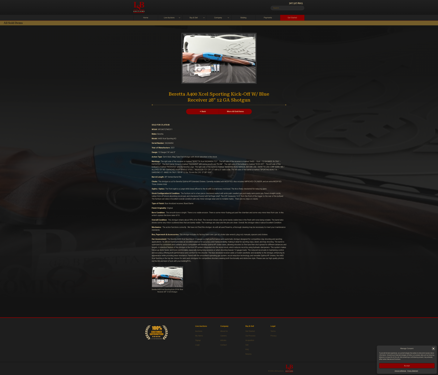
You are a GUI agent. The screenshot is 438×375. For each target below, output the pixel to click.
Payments (268, 18)
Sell (246, 345)
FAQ (247, 349)
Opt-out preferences (400, 371)
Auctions (198, 331)
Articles (223, 340)
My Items (199, 336)
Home (145, 18)
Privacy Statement (412, 371)
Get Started (292, 18)
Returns (248, 354)
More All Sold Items (235, 111)
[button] (433, 348)
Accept (407, 366)
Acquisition (249, 340)
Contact (223, 345)
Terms (273, 331)
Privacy (273, 336)
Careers (223, 336)
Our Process (250, 336)
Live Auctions (169, 18)
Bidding (243, 18)
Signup (198, 340)
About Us (224, 331)
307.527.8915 (296, 3)
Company (218, 18)
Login (197, 345)
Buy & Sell (194, 18)
